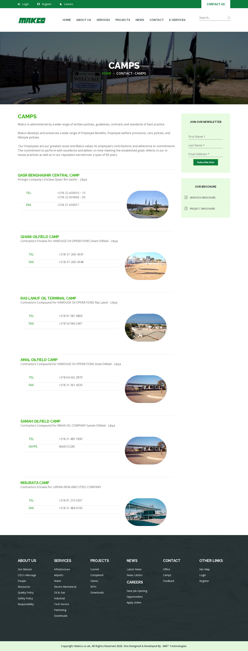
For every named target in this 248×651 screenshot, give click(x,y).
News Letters (135, 575)
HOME (106, 73)
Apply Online (134, 602)
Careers (68, 4)
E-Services (177, 20)
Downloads (61, 615)
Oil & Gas (59, 592)
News (140, 20)
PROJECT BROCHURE (202, 208)
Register (47, 4)
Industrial (59, 598)
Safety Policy (25, 598)
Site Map (204, 569)
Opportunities (135, 596)
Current (94, 569)
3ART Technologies (174, 646)
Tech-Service (61, 604)
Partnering (60, 610)
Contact (157, 20)
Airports (58, 575)
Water (57, 581)
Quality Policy (26, 592)
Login (25, 4)
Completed (96, 575)
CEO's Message (27, 575)
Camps (167, 575)
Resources (24, 586)
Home (67, 20)
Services (103, 20)
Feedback (168, 581)
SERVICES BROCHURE (203, 197)
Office (166, 569)
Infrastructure (62, 569)
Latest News (134, 569)
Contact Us (216, 4)
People (22, 581)
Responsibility (26, 604)
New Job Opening (137, 591)
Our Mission (25, 569)
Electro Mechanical (65, 586)
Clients (94, 581)
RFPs (93, 586)
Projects (122, 20)
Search (203, 23)
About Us (83, 20)
